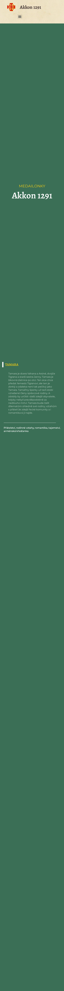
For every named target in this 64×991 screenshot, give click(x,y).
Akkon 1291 (30, 7)
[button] (19, 16)
